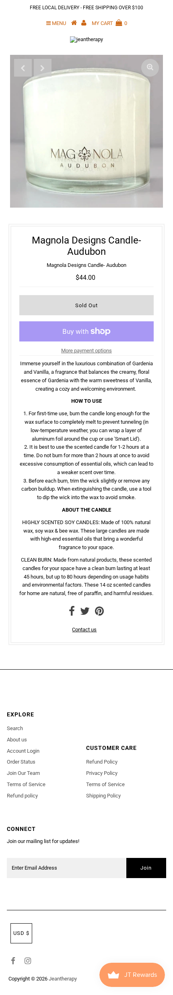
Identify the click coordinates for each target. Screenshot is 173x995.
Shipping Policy (103, 796)
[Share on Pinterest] (99, 613)
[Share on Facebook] (72, 613)
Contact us (84, 630)
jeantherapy (63, 979)
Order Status (21, 762)
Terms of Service (26, 784)
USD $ (21, 933)
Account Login (23, 751)
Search (15, 728)
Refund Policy (101, 762)
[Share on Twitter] (85, 613)
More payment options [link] (86, 351)
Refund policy (22, 796)
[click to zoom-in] (150, 68)
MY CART (109, 23)
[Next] (42, 68)
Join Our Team (23, 773)
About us (17, 740)
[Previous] (23, 68)
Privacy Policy (101, 773)
